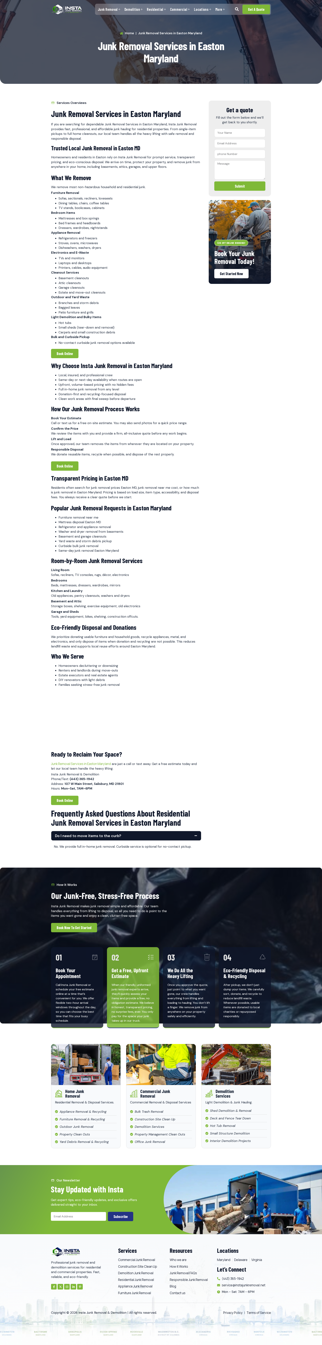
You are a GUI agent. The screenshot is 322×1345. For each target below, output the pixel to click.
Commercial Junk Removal (155, 1093)
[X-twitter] (60, 1286)
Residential (155, 9)
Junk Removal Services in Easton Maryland (81, 764)
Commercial (178, 9)
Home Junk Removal (74, 1093)
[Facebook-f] (54, 1286)
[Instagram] (67, 1286)
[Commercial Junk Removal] (134, 1093)
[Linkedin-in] (73, 1286)
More (218, 9)
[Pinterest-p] (80, 1286)
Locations (201, 9)
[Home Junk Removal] (58, 1093)
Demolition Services (225, 1093)
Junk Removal (108, 9)
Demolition (132, 9)
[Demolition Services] (209, 1093)
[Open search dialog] (237, 9)
